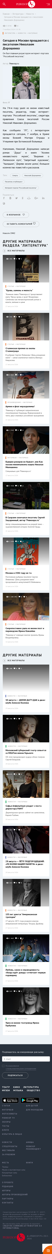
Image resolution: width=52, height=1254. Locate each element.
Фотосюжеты (9, 1114)
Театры (5, 1167)
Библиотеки (7, 1175)
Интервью (7, 1110)
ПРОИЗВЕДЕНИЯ (14, 402)
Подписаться (15, 1075)
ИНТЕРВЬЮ (12, 458)
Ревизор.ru (14, 63)
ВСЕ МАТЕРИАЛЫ (16, 251)
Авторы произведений (12, 1194)
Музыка (18, 1090)
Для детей (32, 1106)
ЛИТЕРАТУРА (10, 33)
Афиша (30, 1142)
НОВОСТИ (22, 33)
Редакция (7, 1186)
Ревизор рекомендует (33, 1147)
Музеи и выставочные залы (12, 1170)
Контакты (7, 1203)
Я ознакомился (12, 1066)
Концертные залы (9, 1172)
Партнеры (7, 1199)
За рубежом (8, 1154)
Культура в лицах (12, 1134)
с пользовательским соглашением (21, 1068)
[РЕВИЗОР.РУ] (25, 4)
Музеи (6, 1090)
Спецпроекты (9, 1146)
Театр (6, 1087)
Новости (30, 14)
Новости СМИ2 (9, 233)
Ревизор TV (8, 1118)
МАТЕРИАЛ (32, 33)
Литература (17, 14)
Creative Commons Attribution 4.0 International (22, 1227)
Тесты (5, 1126)
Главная (6, 14)
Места (5, 1162)
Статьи (6, 1106)
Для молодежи (34, 1110)
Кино (16, 1087)
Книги (29, 1162)
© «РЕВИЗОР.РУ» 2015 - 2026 (38, 1237)
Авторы (6, 1190)
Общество (33, 1090)
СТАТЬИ (10, 286)
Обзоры (6, 1122)
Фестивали (8, 1150)
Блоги (5, 1130)
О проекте (7, 1182)
